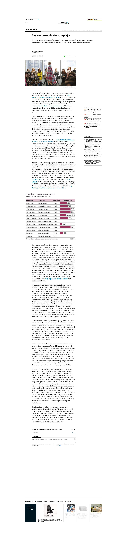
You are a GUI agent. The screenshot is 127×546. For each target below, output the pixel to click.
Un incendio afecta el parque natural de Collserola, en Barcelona (92, 120)
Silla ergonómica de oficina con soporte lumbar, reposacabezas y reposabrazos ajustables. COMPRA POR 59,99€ (50, 520)
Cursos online (52, 501)
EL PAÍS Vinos (68, 501)
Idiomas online (59, 501)
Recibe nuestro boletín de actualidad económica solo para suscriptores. (48, 429)
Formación (73, 30)
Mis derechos (78, 30)
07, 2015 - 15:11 (36, 52)
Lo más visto (87, 136)
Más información (35, 445)
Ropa (36, 439)
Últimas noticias (88, 107)
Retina (93, 30)
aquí (60, 445)
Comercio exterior (48, 439)
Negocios (84, 30)
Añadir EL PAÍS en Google (70, 56)
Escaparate (28, 501)
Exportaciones (41, 439)
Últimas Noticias (98, 30)
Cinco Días (89, 30)
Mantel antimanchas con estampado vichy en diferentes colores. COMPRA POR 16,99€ (95, 515)
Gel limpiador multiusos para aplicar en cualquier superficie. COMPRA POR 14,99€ (69, 515)
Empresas (60, 439)
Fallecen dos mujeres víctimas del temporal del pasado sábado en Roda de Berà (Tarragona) (92, 111)
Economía (31, 29)
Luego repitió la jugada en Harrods (56, 279)
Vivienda (68, 30)
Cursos (45, 501)
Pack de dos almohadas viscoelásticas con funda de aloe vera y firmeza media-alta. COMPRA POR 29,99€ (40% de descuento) (83, 516)
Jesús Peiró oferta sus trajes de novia (49, 106)
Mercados (64, 30)
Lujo (33, 439)
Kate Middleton (37, 179)
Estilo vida (55, 439)
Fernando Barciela (37, 51)
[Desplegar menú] (26, 23)
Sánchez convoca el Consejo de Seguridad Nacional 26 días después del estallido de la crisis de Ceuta (93, 156)
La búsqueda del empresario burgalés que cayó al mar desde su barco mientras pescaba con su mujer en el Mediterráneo (92, 145)
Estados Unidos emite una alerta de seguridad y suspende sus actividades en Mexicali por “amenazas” (92, 125)
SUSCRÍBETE (90, 19)
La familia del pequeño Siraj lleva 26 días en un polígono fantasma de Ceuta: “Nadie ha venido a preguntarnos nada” (93, 140)
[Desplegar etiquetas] (75, 439)
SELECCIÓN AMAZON (37, 501)
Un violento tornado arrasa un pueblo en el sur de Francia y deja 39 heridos (92, 116)
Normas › (74, 432)
